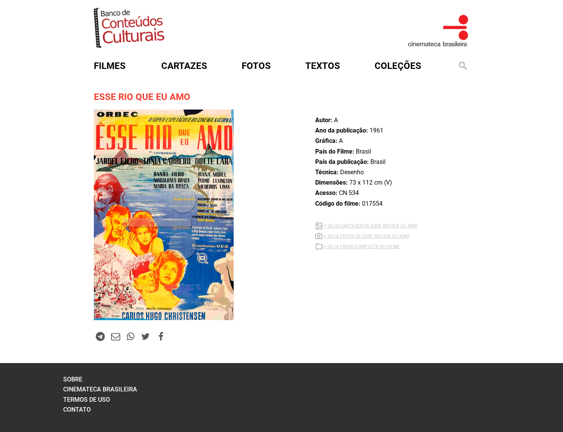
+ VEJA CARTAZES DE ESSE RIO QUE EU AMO (370, 226)
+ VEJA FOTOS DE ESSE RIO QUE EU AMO (366, 236)
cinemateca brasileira (100, 389)
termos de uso (86, 399)
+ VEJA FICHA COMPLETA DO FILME (361, 246)
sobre (72, 379)
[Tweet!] (145, 336)
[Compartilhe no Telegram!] (100, 336)
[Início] (129, 45)
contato (77, 409)
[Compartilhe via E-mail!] (115, 336)
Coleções (398, 66)
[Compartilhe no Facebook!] (160, 336)
